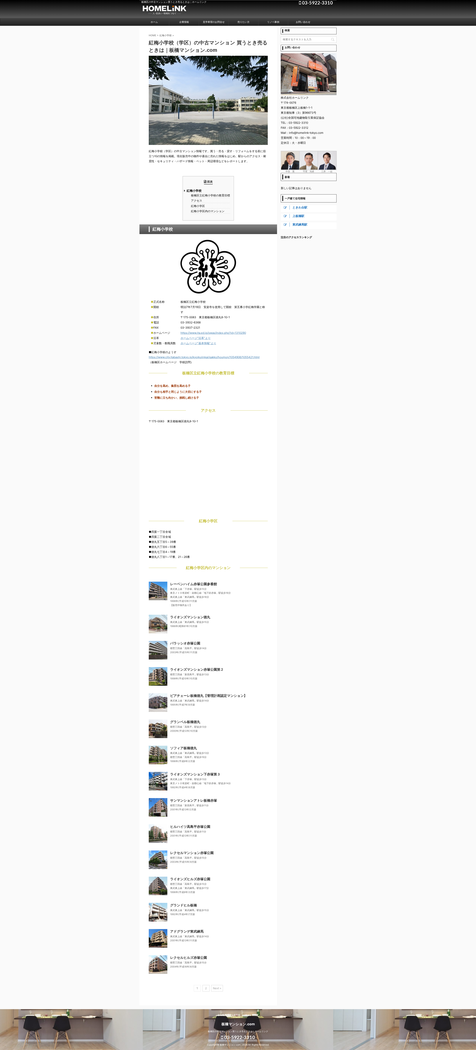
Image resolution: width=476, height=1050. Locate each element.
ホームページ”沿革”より (196, 338)
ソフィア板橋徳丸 (183, 748)
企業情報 (184, 21)
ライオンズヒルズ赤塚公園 (190, 879)
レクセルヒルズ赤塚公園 (188, 958)
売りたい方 (243, 21)
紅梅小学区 (198, 206)
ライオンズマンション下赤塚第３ (195, 774)
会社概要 (222, 1015)
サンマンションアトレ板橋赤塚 (193, 800)
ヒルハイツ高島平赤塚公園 (190, 827)
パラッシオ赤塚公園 (185, 643)
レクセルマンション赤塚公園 (192, 853)
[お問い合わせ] (309, 93)
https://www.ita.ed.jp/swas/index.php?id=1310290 (213, 333)
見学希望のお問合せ (214, 21)
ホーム (154, 21)
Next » (217, 988)
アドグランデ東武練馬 (187, 931)
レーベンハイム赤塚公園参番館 (193, 584)
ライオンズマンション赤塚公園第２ (197, 669)
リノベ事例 (273, 21)
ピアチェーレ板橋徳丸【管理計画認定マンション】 (208, 696)
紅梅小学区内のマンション (207, 211)
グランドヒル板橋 (183, 905)
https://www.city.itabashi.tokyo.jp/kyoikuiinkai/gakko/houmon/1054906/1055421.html (204, 357)
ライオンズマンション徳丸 (190, 617)
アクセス (196, 200)
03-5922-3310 (239, 1037)
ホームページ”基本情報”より (198, 343)
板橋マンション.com (238, 1024)
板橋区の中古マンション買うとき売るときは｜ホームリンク (238, 1031)
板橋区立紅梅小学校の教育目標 (210, 195)
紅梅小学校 (194, 190)
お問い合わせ (303, 21)
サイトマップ (251, 1015)
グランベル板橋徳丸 (185, 722)
